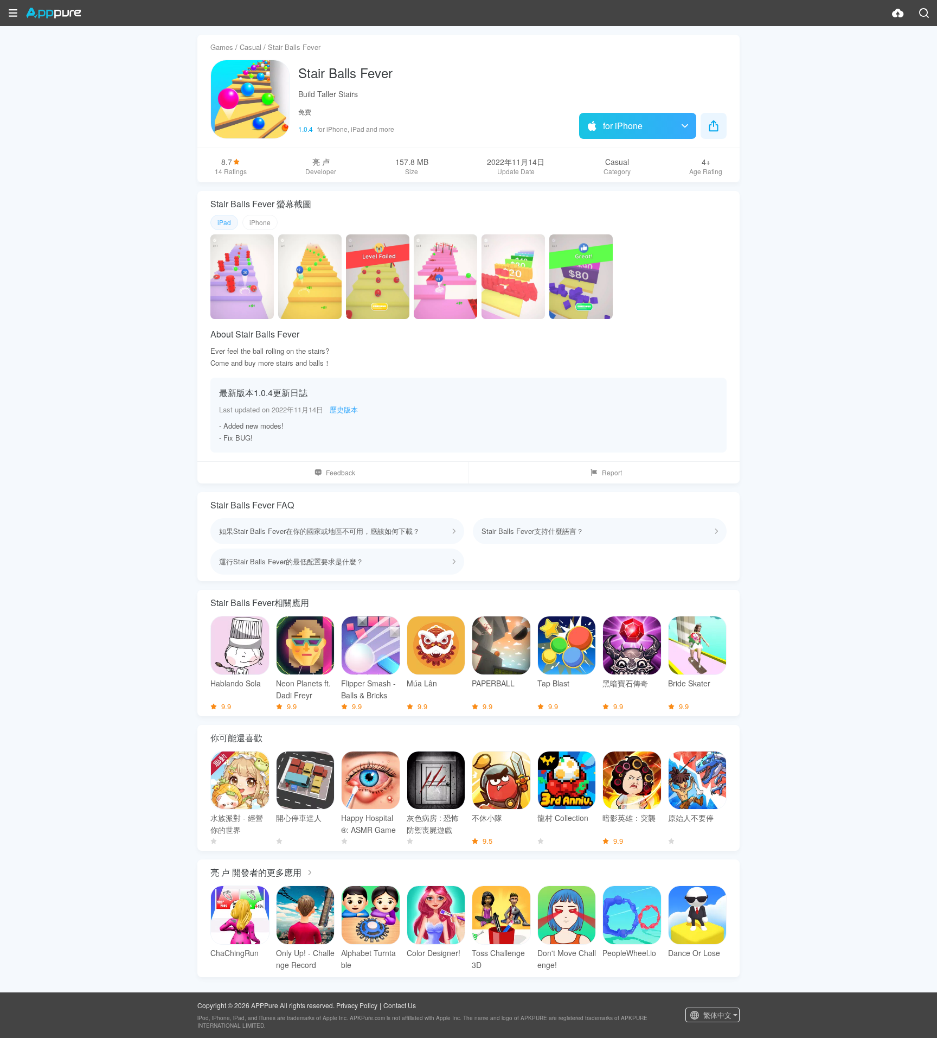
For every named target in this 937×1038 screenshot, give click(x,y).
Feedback (340, 472)
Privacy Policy (356, 1005)
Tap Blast (553, 683)
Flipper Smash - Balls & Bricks (368, 689)
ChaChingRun (234, 952)
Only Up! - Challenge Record (305, 958)
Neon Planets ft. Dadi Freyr (303, 689)
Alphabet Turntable (368, 958)
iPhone (260, 222)
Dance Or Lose (694, 952)
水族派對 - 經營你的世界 (236, 823)
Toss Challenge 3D (498, 958)
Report (612, 472)
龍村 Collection (562, 817)
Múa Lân (422, 683)
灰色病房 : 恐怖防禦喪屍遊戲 (433, 823)
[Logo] (53, 13)
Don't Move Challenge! (566, 958)
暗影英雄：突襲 (629, 817)
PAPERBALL (493, 683)
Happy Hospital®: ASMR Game (368, 823)
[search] (924, 13)
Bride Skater (689, 683)
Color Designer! (433, 952)
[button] (13, 13)
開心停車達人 (299, 817)
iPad (224, 222)
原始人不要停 (691, 817)
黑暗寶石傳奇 (625, 683)
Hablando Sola (235, 683)
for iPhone (623, 125)
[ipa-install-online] (898, 13)
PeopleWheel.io (629, 952)
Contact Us (399, 1005)
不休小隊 (487, 817)
